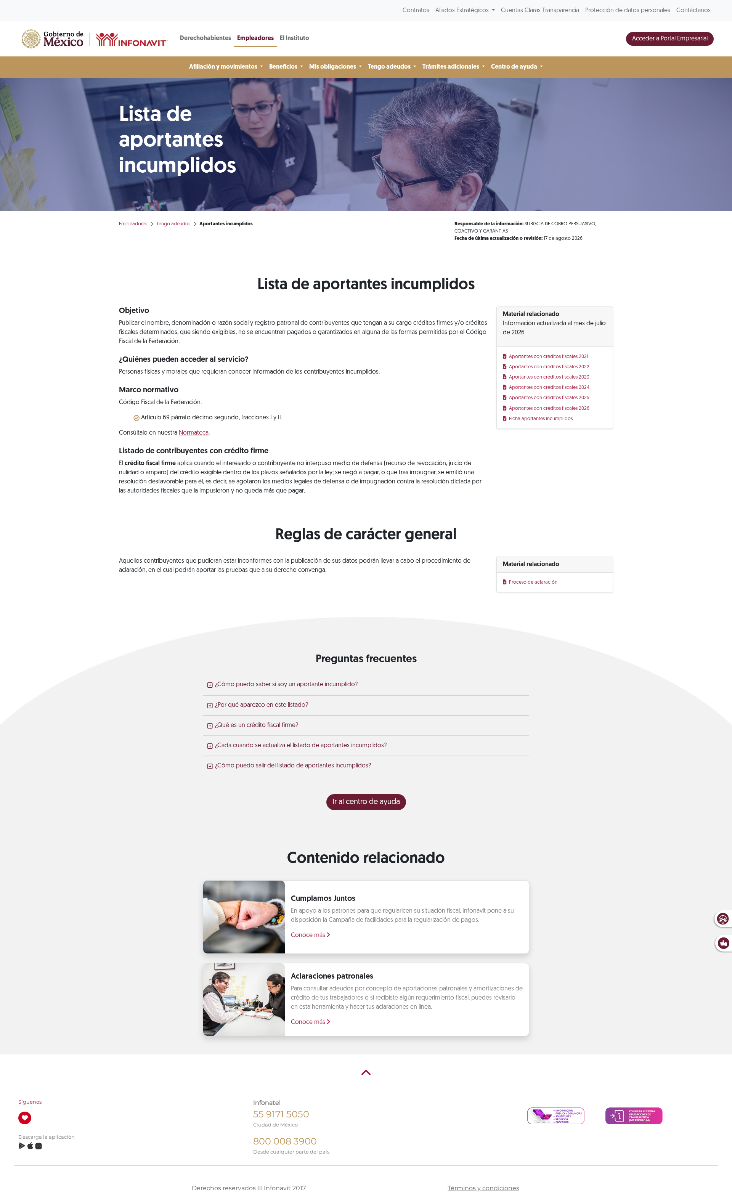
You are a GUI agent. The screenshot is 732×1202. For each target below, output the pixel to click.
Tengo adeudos (173, 223)
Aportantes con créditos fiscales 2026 (549, 408)
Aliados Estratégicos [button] (462, 11)
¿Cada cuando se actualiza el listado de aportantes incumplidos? (301, 746)
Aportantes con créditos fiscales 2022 (549, 366)
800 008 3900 (285, 1141)
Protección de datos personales (627, 11)
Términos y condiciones (483, 1188)
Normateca (194, 433)
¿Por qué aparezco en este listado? (261, 705)
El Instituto (294, 38)
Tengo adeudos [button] (390, 67)
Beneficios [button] (284, 67)
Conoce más (309, 935)
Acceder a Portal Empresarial (670, 39)
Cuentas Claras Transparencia (540, 11)
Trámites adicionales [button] (451, 67)
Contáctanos (693, 11)
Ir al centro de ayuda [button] (366, 802)
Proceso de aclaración (533, 582)
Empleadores (255, 38)
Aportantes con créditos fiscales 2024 (549, 387)
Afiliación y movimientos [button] (223, 67)
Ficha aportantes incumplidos (541, 418)
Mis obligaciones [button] (333, 67)
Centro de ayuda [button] (514, 67)
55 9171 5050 (281, 1114)
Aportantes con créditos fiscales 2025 (549, 397)
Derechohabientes (205, 38)
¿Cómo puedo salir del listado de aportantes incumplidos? (293, 766)
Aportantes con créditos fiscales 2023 (549, 377)
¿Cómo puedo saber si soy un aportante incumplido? (286, 685)
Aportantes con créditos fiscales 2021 (549, 356)
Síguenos (30, 1102)
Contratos (416, 11)
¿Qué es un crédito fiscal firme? (256, 725)
